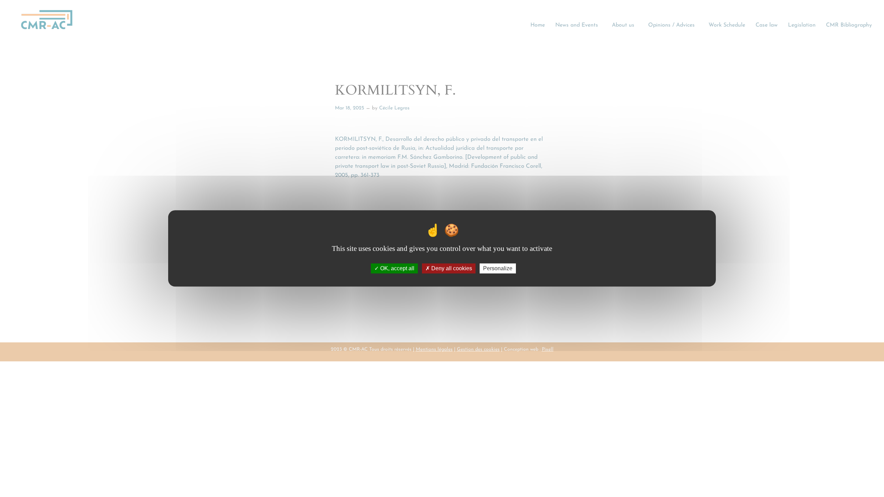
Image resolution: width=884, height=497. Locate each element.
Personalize (497, 269)
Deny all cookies (451, 269)
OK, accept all (396, 269)
